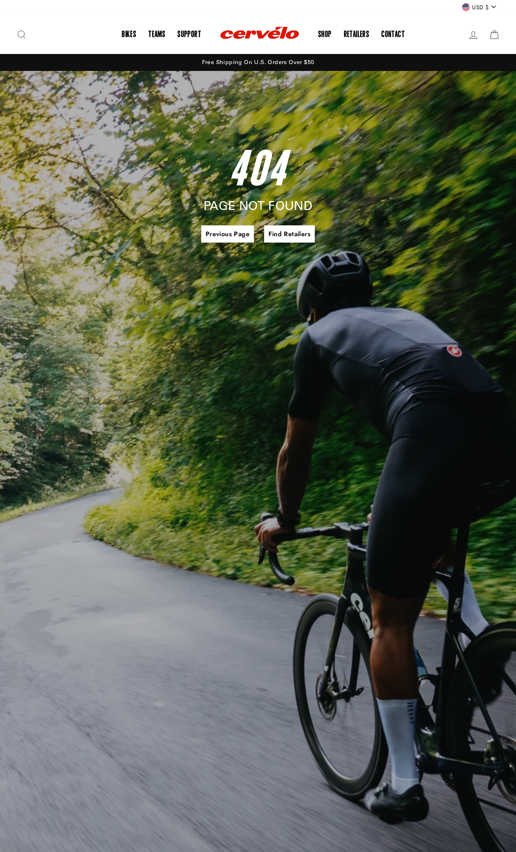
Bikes (129, 34)
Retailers (357, 34)
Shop (325, 34)
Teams (156, 34)
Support (189, 34)
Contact (393, 34)
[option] (258, 62)
